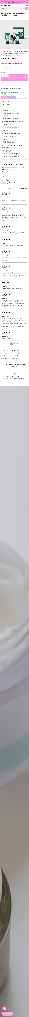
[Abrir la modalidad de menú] (1, 5)
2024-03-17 (4, 209)
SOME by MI (5, 17)
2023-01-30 (4, 284)
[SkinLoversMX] (7, 5)
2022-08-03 (4, 314)
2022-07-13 (4, 333)
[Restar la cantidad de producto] (2, 75)
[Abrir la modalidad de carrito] (26, 5)
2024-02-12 (4, 227)
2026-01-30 (4, 194)
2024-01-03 (4, 252)
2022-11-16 (4, 295)
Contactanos (14, 358)
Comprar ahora (14, 79)
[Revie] (24, 189)
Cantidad (3, 72)
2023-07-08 (4, 267)
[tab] (4, 97)
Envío (2, 83)
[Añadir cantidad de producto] (7, 75)
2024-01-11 (4, 241)
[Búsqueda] (26, 8)
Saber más (6, 93)
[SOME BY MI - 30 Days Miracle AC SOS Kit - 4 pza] (14, 34)
